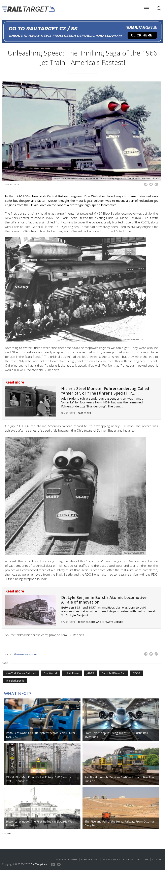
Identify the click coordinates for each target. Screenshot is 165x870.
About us (142, 859)
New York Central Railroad (21, 673)
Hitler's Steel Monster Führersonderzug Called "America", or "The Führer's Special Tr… (105, 391)
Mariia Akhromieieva (25, 653)
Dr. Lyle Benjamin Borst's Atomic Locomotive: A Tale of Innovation (104, 600)
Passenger (84, 412)
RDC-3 (136, 673)
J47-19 (90, 673)
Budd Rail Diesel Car (113, 673)
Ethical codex (90, 859)
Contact (157, 859)
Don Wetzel (50, 673)
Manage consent (66, 859)
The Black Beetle (15, 680)
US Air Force (72, 673)
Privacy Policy (112, 859)
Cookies (128, 859)
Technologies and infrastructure (100, 621)
